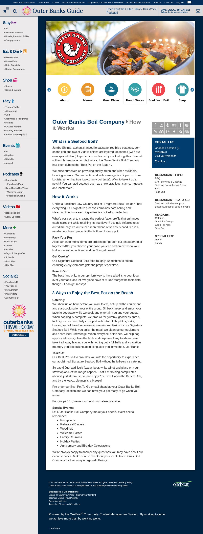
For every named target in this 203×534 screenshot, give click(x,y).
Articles (9, 249)
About (64, 100)
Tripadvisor (174, 125)
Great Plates (111, 100)
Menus (87, 100)
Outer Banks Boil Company (88, 122)
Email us (160, 161)
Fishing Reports (13, 130)
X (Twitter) (11, 298)
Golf (7, 115)
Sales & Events (13, 90)
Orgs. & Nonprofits (15, 253)
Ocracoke (169, 2)
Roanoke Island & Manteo (138, 2)
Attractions (11, 111)
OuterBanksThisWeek (16, 188)
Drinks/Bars (11, 61)
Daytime (9, 155)
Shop (182, 100)
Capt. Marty (11, 180)
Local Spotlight (13, 217)
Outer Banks (43, 2)
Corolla (56, 2)
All (6, 28)
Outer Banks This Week (24, 2)
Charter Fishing (13, 126)
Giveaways (11, 241)
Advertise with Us (57, 501)
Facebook (10, 282)
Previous (51, 90)
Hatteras (157, 2)
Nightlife (9, 159)
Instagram (10, 290)
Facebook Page (15, 184)
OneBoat (76, 514)
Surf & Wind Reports (16, 134)
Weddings (10, 237)
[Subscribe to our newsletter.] (19, 320)
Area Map (10, 261)
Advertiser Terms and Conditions (64, 504)
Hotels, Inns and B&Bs (17, 36)
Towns (8, 245)
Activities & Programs (16, 119)
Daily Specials (12, 65)
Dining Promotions (15, 69)
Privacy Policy (126, 482)
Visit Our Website (165, 155)
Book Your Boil (158, 100)
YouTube (10, 286)
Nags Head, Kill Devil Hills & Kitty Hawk (105, 2)
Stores (8, 86)
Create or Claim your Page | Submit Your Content (72, 495)
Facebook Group (16, 196)
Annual (9, 163)
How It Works (135, 100)
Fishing (9, 122)
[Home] (52, 10)
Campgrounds (12, 40)
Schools (9, 257)
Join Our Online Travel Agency (63, 498)
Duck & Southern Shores (73, 2)
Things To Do (12, 107)
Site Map (9, 265)
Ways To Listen (15, 192)
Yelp (168, 125)
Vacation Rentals (14, 32)
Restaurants (11, 57)
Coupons (10, 233)
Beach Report (12, 213)
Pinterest (10, 294)
